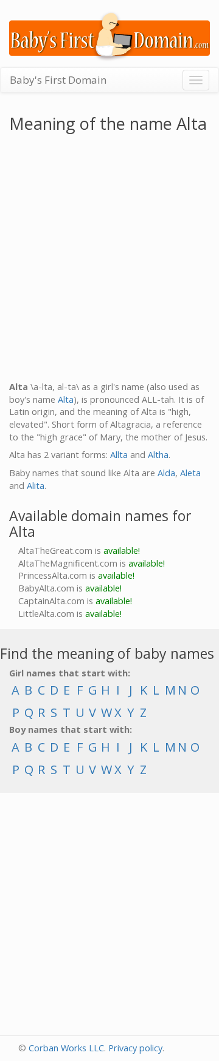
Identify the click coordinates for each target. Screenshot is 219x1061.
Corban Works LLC (66, 1048)
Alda (166, 473)
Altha (158, 454)
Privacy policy (135, 1048)
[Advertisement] (109, 259)
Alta (66, 399)
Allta (119, 454)
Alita (35, 485)
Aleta (190, 473)
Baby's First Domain (58, 80)
